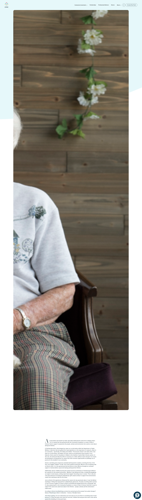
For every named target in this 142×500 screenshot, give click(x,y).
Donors (113, 5)
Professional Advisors (103, 5)
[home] (6, 5)
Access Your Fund (131, 5)
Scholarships (93, 5)
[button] (80, 5)
